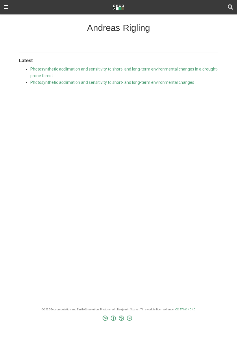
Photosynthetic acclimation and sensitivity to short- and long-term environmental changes (112, 82)
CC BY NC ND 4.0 (185, 309)
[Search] (230, 7)
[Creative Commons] (118, 319)
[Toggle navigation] (6, 7)
